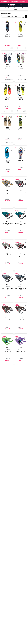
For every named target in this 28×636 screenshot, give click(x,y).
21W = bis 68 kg (7, 79)
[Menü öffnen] (2, 5)
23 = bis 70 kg (7, 48)
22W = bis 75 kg (7, 142)
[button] (12, 48)
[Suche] (21, 4)
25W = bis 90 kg (20, 79)
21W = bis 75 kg (7, 110)
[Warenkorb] (26, 4)
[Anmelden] (23, 4)
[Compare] (11, 25)
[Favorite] (11, 22)
